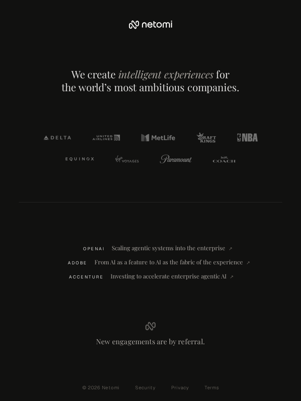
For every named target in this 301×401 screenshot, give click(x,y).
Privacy (180, 388)
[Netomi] (150, 24)
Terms (212, 388)
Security (145, 388)
